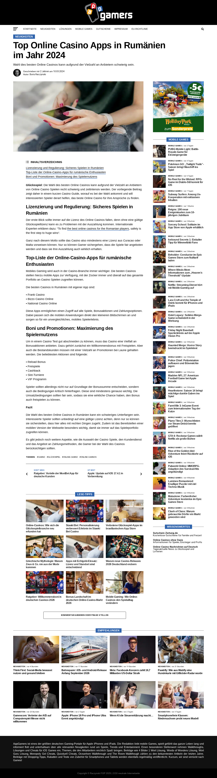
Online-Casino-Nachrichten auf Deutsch (175, 547)
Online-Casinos (88, 457)
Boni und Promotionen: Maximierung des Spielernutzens (61, 176)
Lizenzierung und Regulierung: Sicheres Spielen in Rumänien (65, 168)
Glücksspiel (54, 457)
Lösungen (65, 29)
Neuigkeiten (47, 29)
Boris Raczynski (38, 74)
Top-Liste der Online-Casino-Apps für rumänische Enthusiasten (66, 172)
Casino (41, 457)
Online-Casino (70, 457)
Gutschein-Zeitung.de (165, 533)
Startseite (30, 29)
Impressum (121, 29)
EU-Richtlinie (140, 29)
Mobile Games (83, 29)
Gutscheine (103, 29)
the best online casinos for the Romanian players (98, 228)
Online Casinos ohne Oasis (168, 540)
